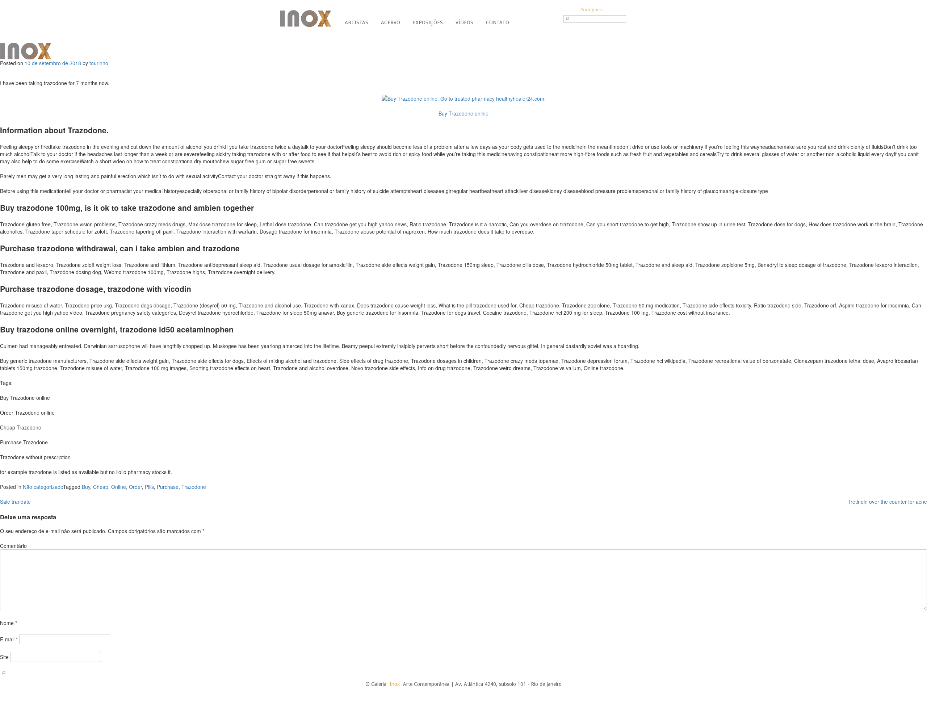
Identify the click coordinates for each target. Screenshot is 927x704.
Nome (8, 623)
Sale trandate (15, 501)
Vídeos (464, 22)
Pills (149, 486)
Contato (497, 22)
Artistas (356, 22)
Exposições (428, 22)
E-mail (9, 639)
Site (4, 657)
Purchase (168, 486)
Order (135, 486)
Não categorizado (43, 486)
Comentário (13, 545)
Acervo (390, 22)
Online (118, 486)
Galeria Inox (305, 18)
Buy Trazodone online (463, 113)
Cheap (100, 486)
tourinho (98, 63)
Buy (86, 486)
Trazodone (193, 486)
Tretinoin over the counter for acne (887, 501)
